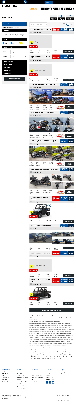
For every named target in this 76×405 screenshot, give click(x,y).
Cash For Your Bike (22, 381)
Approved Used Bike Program (22, 378)
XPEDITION (5, 381)
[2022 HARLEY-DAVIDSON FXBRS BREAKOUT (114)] (51, 153)
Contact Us (49, 372)
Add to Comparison (36, 32)
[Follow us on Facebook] (47, 382)
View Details (68, 52)
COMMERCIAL (5, 377)
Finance (19, 383)
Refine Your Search (9, 24)
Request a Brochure (22, 387)
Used (13, 43)
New (5, 43)
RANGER (4, 379)
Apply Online (20, 385)
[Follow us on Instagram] (53, 382)
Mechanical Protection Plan (37, 378)
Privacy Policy (64, 372)
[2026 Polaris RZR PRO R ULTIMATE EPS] (51, 69)
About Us (48, 374)
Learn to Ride (49, 377)
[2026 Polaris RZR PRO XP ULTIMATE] (51, 265)
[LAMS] (22, 43)
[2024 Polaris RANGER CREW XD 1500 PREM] (51, 293)
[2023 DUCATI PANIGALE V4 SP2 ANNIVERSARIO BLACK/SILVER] (51, 124)
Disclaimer (63, 374)
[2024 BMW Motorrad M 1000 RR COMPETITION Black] (51, 96)
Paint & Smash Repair (37, 376)
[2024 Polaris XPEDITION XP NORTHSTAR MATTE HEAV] (51, 237)
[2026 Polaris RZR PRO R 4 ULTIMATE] (51, 41)
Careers (48, 376)
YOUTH (4, 376)
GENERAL (5, 374)
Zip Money (34, 381)
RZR (3, 372)
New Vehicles (20, 374)
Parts (33, 374)
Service (33, 372)
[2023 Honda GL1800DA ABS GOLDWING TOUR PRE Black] (51, 181)
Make (4, 51)
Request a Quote (21, 389)
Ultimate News (50, 379)
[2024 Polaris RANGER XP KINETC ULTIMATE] (51, 211)
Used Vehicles (20, 376)
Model (5, 56)
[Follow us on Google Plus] (50, 382)
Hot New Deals (21, 372)
